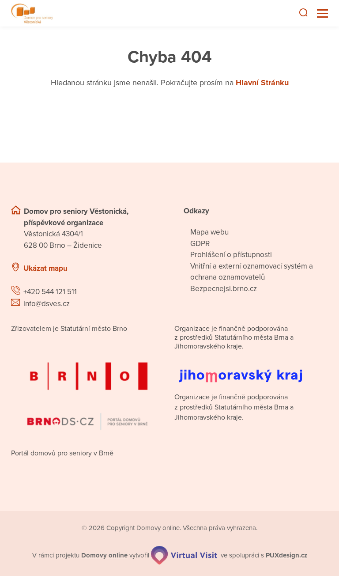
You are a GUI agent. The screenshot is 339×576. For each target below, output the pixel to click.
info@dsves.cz (46, 303)
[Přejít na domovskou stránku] (32, 13)
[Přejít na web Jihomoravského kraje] (251, 369)
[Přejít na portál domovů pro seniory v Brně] (88, 388)
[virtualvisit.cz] (184, 555)
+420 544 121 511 (50, 291)
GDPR (200, 243)
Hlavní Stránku (262, 82)
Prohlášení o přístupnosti (231, 254)
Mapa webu (209, 232)
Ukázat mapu (45, 268)
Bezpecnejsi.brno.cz (223, 288)
